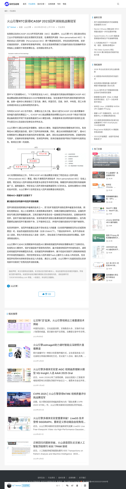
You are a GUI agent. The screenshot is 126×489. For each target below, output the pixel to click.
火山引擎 (14, 286)
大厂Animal (11, 27)
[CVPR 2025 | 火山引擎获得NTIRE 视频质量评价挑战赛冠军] (19, 399)
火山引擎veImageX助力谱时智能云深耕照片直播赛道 (58, 347)
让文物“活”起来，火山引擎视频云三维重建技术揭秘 (58, 322)
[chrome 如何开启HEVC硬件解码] (99, 224)
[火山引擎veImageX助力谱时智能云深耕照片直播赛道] (19, 350)
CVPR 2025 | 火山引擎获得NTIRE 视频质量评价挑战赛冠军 (59, 395)
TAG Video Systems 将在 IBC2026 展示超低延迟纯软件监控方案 (106, 52)
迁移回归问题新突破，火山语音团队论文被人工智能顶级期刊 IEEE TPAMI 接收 (59, 444)
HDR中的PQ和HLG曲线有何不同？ (112, 249)
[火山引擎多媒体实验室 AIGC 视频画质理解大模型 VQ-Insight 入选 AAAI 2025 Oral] (19, 375)
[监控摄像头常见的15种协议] (99, 277)
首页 (24, 4)
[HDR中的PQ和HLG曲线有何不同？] (99, 252)
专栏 (59, 4)
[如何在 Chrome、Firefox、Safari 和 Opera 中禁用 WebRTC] (99, 185)
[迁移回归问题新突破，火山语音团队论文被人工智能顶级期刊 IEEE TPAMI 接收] (19, 448)
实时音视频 (13, 419)
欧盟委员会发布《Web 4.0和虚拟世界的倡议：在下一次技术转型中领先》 (106, 99)
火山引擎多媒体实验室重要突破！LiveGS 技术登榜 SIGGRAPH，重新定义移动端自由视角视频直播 (59, 420)
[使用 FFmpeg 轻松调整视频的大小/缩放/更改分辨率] (99, 238)
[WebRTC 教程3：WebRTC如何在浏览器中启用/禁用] (99, 210)
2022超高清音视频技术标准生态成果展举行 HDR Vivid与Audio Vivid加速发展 (106, 122)
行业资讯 (31, 4)
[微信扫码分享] (67, 485)
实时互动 (41, 478)
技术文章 (40, 4)
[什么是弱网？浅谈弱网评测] (99, 175)
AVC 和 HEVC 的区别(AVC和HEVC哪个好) (112, 265)
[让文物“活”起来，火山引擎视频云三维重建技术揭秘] (19, 326)
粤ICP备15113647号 (72, 481)
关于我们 (82, 478)
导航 (64, 4)
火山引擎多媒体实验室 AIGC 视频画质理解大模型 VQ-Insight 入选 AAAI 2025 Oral (59, 371)
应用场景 (51, 4)
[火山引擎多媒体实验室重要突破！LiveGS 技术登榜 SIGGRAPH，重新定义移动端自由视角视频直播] (19, 423)
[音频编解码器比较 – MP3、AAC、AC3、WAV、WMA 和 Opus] (99, 198)
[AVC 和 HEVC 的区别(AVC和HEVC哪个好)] (99, 265)
